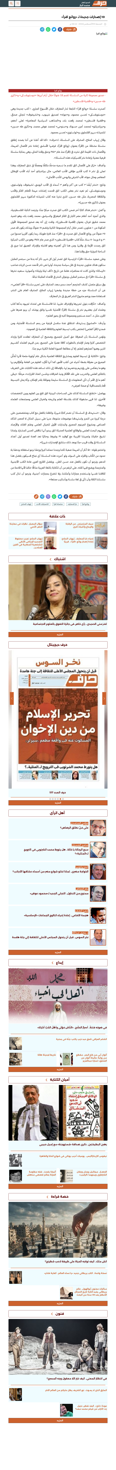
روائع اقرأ (85, 504)
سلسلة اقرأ (58, 504)
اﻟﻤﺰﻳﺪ (58, 952)
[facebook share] (60, 29)
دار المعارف (72, 504)
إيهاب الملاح (26, 504)
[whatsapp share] (48, 29)
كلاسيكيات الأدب (42, 504)
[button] (63, 799)
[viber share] (42, 29)
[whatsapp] (36, 496)
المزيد (60, 634)
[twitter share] (54, 29)
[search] (11, 3)
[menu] (18, 3)
